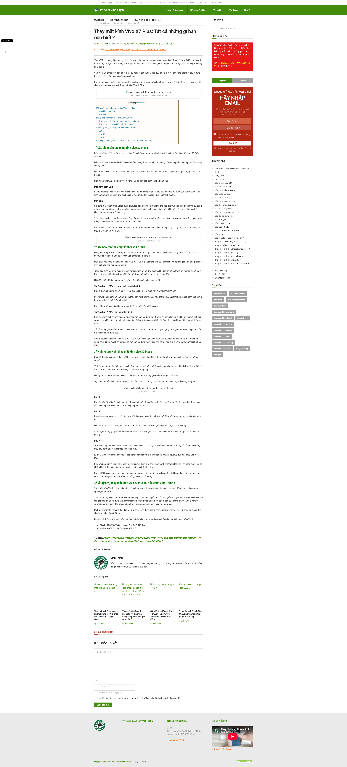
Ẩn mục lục (140, 103)
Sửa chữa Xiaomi (222, 201)
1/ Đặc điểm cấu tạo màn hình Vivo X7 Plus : (116, 108)
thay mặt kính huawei (223, 330)
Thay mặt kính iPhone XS (226, 260)
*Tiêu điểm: (129, 49)
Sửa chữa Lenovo (222, 194)
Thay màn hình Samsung (226, 245)
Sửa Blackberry (221, 183)
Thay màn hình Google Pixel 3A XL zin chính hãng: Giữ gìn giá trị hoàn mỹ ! (190, 614)
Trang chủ (99, 20)
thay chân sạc (219, 293)
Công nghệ (217, 10)
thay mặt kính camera (223, 324)
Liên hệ (247, 10)
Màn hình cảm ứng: (107, 111)
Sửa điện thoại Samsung (225, 205)
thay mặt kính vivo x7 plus (106, 541)
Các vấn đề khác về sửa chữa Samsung (232, 168)
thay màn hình (220, 306)
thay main (218, 299)
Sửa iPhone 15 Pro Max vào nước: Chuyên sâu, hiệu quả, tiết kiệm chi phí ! (178, 2)
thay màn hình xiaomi (223, 318)
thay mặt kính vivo (192, 538)
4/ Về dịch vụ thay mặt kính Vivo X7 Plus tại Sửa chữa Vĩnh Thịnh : (125, 140)
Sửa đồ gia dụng (222, 216)
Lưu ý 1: (102, 131)
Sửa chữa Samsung (175, 10)
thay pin (217, 354)
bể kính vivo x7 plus (112, 538)
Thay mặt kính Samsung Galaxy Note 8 (232, 263)
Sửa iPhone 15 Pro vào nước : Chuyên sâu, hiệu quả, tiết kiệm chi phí (122, 2)
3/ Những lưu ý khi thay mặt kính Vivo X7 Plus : (116, 127)
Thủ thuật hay (221, 270)
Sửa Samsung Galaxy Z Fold (227, 230)
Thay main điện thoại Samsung (228, 241)
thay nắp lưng (242, 348)
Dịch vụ (218, 179)
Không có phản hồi (163, 43)
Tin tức (218, 274)
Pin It (3, 52)
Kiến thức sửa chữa (198, 10)
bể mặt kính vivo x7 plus (134, 538)
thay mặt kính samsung (223, 342)
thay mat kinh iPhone (236, 299)
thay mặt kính (175, 538)
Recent (243, 80)
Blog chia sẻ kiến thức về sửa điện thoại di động (112, 761)
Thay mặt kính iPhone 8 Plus (227, 256)
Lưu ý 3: (102, 137)
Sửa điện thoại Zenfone (225, 212)
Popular (222, 80)
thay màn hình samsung (224, 312)
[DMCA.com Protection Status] (245, 762)
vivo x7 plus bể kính (129, 541)
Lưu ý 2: (102, 134)
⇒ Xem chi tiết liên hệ (175, 740)
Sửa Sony (219, 234)
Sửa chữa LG (220, 197)
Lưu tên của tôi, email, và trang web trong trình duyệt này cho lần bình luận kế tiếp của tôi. (139, 698)
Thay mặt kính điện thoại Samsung (230, 249)
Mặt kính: (103, 114)
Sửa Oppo (219, 227)
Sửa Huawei (220, 223)
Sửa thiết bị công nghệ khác (147, 20)
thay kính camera (238, 293)
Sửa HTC (219, 219)
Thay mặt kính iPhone (224, 252)
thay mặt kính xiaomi (222, 348)
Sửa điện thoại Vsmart (224, 208)
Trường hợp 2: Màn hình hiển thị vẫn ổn (116, 124)
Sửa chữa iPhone (222, 190)
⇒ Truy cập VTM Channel (222, 749)
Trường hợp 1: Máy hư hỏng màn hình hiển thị (119, 121)
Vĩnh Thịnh (102, 43)
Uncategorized (221, 277)
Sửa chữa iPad (221, 186)
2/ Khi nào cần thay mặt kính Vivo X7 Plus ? (115, 118)
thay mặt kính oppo (222, 336)
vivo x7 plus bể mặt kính (151, 541)
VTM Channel (234, 10)
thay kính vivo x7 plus (157, 538)
